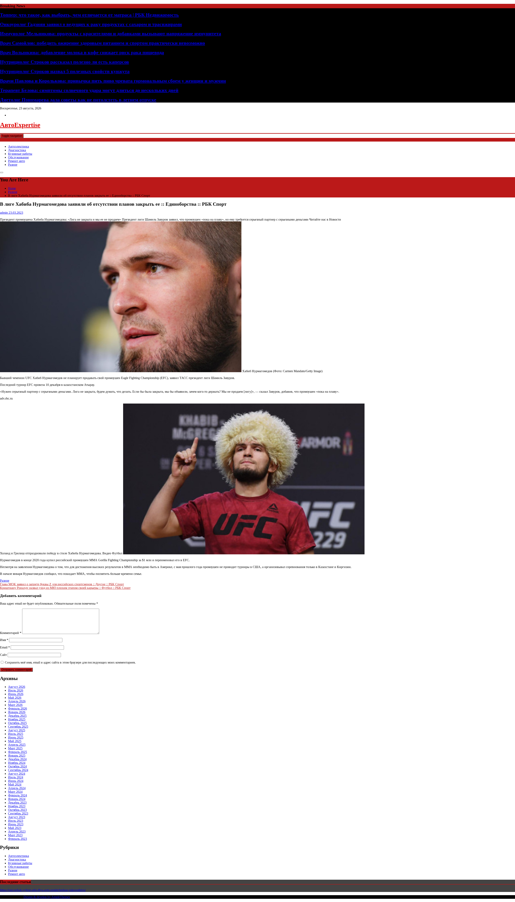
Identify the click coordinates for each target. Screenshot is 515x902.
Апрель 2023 (17, 831)
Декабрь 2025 (17, 715)
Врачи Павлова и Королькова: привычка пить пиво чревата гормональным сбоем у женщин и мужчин (113, 80)
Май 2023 (14, 828)
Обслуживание (18, 157)
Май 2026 (14, 697)
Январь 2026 (16, 712)
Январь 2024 (16, 799)
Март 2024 (15, 791)
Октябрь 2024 (17, 766)
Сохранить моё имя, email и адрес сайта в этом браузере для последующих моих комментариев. (70, 662)
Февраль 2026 (17, 708)
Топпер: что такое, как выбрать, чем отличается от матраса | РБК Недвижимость (89, 14)
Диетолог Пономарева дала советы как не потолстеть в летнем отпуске (78, 99)
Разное (12, 164)
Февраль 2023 (17, 838)
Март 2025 (15, 748)
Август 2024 (16, 773)
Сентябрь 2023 (18, 813)
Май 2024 (14, 784)
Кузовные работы (20, 153)
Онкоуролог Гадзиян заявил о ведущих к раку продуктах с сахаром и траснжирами (91, 24)
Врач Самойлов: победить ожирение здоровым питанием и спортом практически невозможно (102, 43)
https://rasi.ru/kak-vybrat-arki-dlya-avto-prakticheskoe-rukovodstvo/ (43, 890)
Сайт (3, 654)
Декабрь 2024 (17, 759)
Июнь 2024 (15, 781)
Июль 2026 (15, 690)
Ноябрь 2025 (16, 719)
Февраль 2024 (17, 795)
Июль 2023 (15, 820)
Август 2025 (16, 730)
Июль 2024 (15, 777)
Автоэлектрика (18, 146)
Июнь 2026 (15, 694)
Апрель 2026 (17, 701)
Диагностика (17, 150)
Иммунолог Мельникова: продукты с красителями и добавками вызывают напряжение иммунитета (110, 33)
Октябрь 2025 (17, 723)
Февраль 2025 (17, 752)
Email (5, 647)
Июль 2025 (15, 734)
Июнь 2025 (15, 737)
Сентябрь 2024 (18, 770)
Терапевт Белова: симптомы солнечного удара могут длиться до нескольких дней (89, 90)
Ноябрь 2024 (16, 762)
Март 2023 (15, 835)
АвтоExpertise (20, 124)
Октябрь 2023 (17, 810)
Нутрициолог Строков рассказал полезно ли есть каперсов (64, 62)
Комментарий (10, 633)
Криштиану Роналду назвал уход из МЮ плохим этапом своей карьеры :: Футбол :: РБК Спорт (65, 588)
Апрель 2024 (17, 788)
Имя (4, 640)
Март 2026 (15, 705)
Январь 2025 (16, 755)
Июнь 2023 (15, 824)
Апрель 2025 (17, 744)
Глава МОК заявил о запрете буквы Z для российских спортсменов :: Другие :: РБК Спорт (62, 584)
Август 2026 (16, 686)
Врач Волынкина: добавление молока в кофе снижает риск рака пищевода (82, 52)
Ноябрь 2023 (16, 806)
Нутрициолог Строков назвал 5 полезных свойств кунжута (65, 71)
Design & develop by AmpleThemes (47, 897)
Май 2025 (14, 741)
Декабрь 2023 (17, 802)
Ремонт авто (16, 161)
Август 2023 (16, 817)
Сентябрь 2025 (18, 726)
